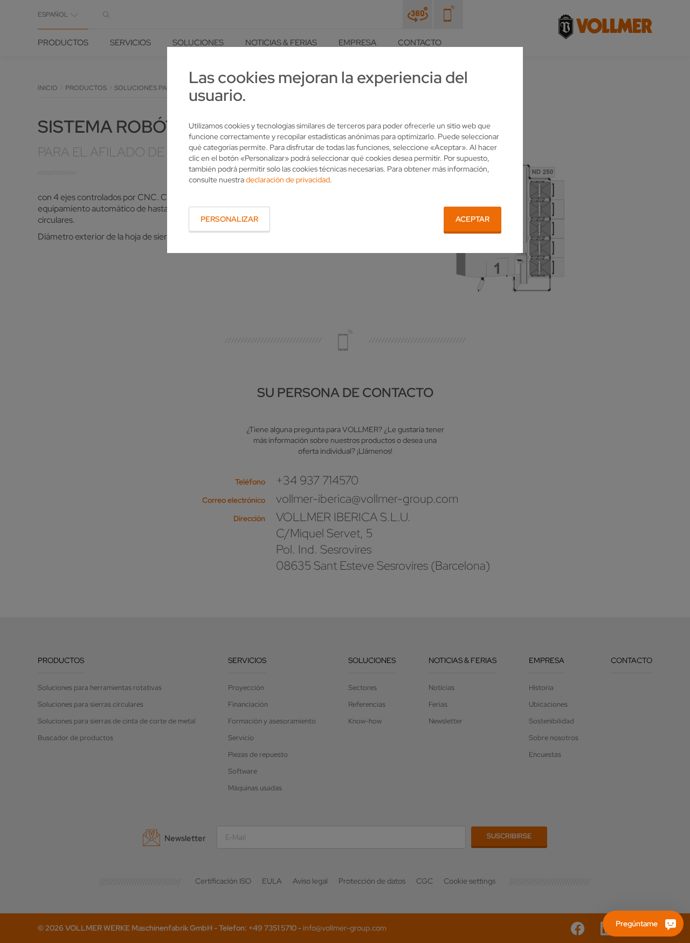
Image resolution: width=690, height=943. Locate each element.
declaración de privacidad (288, 179)
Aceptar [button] (472, 219)
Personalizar (229, 219)
